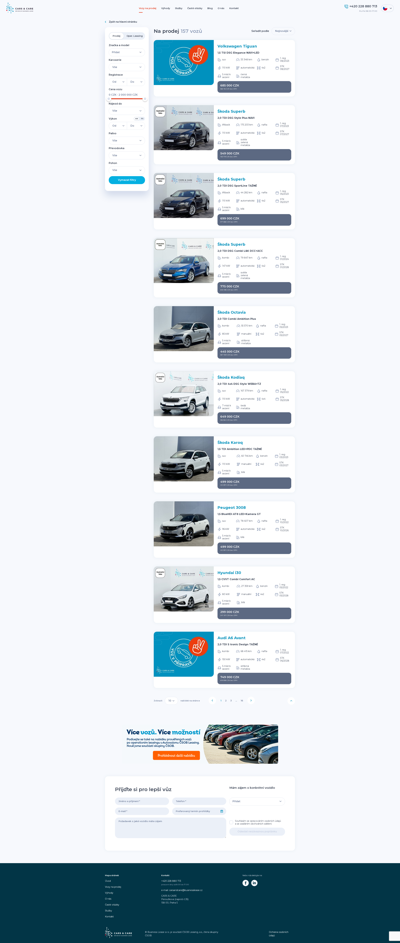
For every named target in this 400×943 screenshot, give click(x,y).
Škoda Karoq (230, 442)
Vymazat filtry (127, 179)
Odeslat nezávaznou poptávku (257, 831)
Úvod (108, 881)
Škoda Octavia (232, 312)
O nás (221, 8)
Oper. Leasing (135, 36)
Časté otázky (194, 8)
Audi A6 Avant (231, 638)
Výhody (165, 8)
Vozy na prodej (147, 8)
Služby (178, 8)
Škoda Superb (231, 111)
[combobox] (194, 811)
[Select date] (221, 811)
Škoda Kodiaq (231, 377)
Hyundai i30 (229, 572)
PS (142, 119)
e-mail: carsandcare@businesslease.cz (181, 890)
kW (136, 119)
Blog (210, 8)
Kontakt (234, 8)
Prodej (116, 36)
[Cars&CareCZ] (245, 883)
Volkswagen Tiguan (237, 46)
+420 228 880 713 (171, 881)
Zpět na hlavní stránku (123, 21)
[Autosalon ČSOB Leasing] (200, 744)
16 (242, 700)
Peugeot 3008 (232, 507)
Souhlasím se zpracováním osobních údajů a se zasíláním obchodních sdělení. (258, 822)
